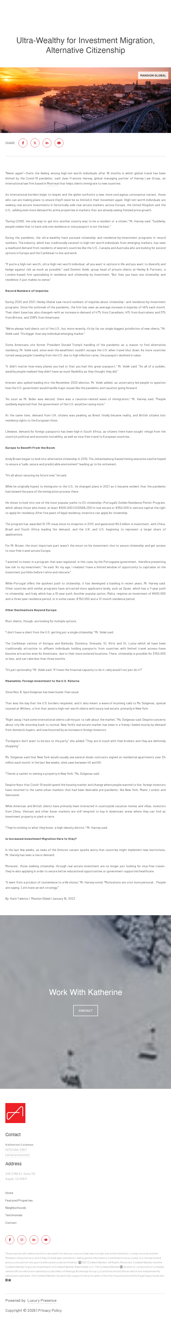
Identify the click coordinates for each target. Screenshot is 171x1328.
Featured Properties (19, 1200)
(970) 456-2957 (15, 1149)
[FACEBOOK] (9, 1239)
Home (9, 1193)
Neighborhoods (15, 1208)
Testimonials (13, 1215)
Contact (11, 1222)
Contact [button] (86, 1010)
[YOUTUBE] (45, 1239)
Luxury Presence (42, 1300)
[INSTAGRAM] (21, 1239)
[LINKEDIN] (33, 1239)
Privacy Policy (50, 1310)
